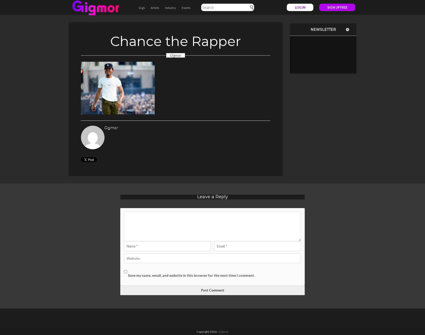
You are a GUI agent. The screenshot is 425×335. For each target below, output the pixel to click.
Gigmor (175, 55)
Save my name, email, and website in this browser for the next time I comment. (191, 275)
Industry (170, 8)
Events (186, 8)
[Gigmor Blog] (95, 7)
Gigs (142, 8)
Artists (155, 8)
